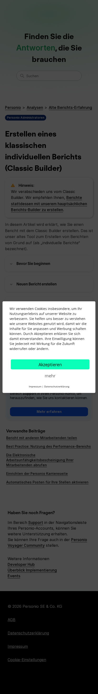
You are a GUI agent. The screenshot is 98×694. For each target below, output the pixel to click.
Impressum (35, 386)
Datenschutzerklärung (56, 386)
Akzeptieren (50, 364)
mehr (50, 375)
